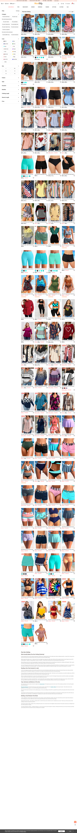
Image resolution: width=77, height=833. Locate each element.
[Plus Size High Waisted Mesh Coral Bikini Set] (54, 424)
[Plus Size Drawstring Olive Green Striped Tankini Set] (54, 284)
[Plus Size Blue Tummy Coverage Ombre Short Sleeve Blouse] (68, 96)
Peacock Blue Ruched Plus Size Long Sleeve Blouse (43, 411)
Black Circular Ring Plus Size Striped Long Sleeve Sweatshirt (31, 386)
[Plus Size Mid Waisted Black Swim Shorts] (41, 447)
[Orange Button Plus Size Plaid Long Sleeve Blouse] (68, 212)
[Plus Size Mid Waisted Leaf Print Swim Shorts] (41, 517)
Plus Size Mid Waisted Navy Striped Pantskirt (42, 572)
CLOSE (70, 831)
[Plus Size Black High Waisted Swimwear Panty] (54, 164)
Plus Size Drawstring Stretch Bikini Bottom (55, 526)
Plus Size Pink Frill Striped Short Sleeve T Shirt (42, 128)
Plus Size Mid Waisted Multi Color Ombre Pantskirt (57, 457)
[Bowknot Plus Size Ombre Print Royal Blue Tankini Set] (41, 587)
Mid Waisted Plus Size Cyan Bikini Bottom (55, 479)
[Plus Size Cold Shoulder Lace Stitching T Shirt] (27, 331)
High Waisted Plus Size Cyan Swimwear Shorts (29, 174)
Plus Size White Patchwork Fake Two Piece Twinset (57, 80)
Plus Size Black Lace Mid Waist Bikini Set (28, 597)
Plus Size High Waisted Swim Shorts (27, 80)
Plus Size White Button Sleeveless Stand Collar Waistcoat (31, 363)
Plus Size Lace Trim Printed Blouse (27, 619)
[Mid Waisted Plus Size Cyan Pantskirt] (54, 540)
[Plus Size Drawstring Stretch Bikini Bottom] (54, 517)
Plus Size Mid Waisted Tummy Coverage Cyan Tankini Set (44, 32)
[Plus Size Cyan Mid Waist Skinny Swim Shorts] (27, 633)
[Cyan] (41, 57)
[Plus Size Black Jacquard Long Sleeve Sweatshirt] (41, 354)
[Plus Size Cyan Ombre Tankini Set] (68, 46)
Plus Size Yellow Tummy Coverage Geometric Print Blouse (45, 199)
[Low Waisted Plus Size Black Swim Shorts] (41, 164)
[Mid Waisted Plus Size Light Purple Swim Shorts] (27, 540)
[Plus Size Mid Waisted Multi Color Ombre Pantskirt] (54, 447)
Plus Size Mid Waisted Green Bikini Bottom (28, 457)
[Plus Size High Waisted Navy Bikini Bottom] (41, 470)
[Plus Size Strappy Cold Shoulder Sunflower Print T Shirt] (68, 308)
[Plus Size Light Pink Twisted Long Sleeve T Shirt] (27, 424)
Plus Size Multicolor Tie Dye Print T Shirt (55, 597)
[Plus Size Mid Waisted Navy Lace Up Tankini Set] (27, 23)
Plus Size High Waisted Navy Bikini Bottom (42, 479)
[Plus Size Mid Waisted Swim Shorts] (27, 517)
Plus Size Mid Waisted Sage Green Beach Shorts (43, 244)
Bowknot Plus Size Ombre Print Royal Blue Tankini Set (44, 597)
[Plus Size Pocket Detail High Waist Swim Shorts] (68, 164)
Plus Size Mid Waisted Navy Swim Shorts (42, 105)
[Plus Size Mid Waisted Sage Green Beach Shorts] (41, 235)
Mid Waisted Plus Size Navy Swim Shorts (69, 549)
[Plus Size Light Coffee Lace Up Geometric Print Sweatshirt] (68, 402)
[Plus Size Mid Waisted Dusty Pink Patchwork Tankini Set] (68, 23)
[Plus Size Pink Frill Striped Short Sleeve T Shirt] (41, 119)
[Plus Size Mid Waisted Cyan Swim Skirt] (27, 562)
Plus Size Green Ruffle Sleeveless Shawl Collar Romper (57, 244)
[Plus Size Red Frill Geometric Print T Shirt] (68, 119)
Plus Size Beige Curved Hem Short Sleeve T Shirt (29, 128)
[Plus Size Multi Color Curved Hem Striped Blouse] (54, 189)
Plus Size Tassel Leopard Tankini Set (68, 293)
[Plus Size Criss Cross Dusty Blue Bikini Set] (68, 235)
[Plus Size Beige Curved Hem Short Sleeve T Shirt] (27, 119)
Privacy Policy (23, 831)
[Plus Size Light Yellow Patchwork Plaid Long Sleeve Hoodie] (54, 212)
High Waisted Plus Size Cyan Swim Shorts (55, 572)
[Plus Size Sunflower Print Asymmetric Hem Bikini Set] (41, 610)
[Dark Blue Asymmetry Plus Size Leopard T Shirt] (41, 376)
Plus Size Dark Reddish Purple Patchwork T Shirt (56, 386)
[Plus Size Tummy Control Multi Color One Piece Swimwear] (27, 46)
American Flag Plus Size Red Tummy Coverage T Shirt (30, 199)
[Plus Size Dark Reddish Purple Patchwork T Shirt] (54, 376)
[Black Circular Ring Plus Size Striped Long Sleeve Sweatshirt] (27, 376)
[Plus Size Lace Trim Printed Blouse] (27, 610)
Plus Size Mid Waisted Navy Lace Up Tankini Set (29, 32)
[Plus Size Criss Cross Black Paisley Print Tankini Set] (27, 284)
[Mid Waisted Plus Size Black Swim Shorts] (54, 96)
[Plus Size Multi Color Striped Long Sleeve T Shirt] (68, 142)
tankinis (52, 686)
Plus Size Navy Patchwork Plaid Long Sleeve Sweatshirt (44, 434)
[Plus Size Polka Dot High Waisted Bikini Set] (54, 308)
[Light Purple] (67, 388)
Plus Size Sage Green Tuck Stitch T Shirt (41, 80)
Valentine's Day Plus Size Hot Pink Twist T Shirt (56, 411)
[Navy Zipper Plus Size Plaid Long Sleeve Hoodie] (27, 402)
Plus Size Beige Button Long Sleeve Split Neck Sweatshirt (58, 363)
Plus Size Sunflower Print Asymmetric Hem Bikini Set (44, 619)
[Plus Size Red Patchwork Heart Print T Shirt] (68, 331)
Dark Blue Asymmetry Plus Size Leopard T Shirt (43, 386)
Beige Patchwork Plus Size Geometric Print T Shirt (57, 151)
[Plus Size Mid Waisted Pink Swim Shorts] (68, 447)
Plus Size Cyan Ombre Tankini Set (67, 55)
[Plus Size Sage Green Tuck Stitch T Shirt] (41, 71)
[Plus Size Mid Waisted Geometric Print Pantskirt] (68, 470)
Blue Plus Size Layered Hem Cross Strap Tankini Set (44, 293)
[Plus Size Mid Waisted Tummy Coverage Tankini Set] (54, 46)
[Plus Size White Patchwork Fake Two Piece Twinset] (54, 71)
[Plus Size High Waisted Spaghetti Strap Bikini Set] (68, 587)
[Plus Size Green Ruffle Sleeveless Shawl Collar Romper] (54, 235)
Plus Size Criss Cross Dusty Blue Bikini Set (69, 244)
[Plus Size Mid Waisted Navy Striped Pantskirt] (41, 562)
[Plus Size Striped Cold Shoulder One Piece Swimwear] (41, 633)
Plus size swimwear (24, 686)
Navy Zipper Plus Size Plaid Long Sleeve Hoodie (29, 411)
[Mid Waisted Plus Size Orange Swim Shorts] (68, 562)
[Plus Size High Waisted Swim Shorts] (27, 71)
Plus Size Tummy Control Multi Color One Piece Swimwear (31, 55)
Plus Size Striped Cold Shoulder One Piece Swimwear (44, 642)
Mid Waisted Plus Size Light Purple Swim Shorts (29, 549)
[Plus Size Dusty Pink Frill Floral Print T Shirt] (27, 142)
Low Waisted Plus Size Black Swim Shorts (42, 174)
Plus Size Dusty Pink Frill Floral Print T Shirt (28, 151)
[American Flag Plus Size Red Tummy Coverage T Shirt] (27, 189)
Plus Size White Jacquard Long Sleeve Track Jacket (30, 105)
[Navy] (26, 574)
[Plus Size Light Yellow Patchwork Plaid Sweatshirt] (27, 235)
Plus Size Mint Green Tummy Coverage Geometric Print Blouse (45, 340)
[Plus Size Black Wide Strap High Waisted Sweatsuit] (41, 308)
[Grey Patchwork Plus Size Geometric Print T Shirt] (68, 376)
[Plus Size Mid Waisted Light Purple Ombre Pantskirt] (68, 424)
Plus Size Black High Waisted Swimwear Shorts (43, 55)
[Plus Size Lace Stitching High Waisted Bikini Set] (54, 610)
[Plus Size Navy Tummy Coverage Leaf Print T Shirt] (54, 331)
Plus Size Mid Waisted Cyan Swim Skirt (27, 572)
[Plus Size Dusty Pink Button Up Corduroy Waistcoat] (68, 354)
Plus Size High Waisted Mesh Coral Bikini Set (56, 434)
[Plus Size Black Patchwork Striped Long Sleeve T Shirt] (41, 212)
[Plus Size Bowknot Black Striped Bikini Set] (27, 470)
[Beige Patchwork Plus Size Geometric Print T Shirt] (54, 142)
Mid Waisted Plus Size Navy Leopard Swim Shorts (43, 549)
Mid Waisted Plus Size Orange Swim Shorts (69, 572)
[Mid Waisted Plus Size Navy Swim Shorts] (68, 540)
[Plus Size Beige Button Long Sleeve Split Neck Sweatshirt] (54, 354)
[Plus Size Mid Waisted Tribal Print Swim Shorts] (27, 494)
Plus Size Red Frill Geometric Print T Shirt (69, 128)
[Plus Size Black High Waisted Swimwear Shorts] (41, 46)
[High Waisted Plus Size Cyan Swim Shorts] (54, 562)
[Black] (36, 57)
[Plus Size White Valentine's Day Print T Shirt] (41, 142)
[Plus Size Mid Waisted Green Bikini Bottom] (27, 447)
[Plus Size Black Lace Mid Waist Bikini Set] (27, 587)
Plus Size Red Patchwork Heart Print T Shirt (69, 340)
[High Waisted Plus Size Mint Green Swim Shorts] (54, 259)
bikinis (55, 686)
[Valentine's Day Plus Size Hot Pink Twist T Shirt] (54, 402)
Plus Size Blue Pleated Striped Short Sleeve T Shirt (56, 128)
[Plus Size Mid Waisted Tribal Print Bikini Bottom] (54, 494)
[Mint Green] (39, 57)
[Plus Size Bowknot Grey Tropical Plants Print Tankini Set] (27, 212)
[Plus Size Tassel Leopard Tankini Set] (68, 284)
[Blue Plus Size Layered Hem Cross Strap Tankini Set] (41, 284)
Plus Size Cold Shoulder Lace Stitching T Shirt (29, 340)
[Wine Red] (65, 388)
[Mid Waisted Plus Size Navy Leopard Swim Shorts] (41, 540)
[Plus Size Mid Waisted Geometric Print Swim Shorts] (68, 494)
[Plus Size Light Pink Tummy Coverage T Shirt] (68, 71)
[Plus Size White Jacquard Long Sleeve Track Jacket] (27, 96)
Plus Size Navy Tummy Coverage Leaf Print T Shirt (57, 340)
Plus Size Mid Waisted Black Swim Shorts (42, 457)
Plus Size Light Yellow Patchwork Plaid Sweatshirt (29, 244)
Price (3, 101)
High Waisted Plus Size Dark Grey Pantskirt (69, 526)
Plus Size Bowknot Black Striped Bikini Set (28, 479)
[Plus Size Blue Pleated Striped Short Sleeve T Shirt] (54, 119)
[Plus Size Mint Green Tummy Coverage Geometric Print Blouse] (41, 331)
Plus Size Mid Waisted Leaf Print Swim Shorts (42, 526)
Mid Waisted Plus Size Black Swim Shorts (55, 105)
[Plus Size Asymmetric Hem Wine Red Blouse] (27, 308)
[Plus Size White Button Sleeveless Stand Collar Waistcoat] (27, 354)
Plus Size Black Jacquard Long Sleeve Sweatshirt (43, 363)
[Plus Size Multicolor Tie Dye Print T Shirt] (54, 587)
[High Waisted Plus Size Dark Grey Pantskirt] (68, 517)
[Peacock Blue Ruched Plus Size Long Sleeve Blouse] (41, 402)
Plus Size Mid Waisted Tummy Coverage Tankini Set (57, 55)
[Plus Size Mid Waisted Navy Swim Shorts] (41, 96)
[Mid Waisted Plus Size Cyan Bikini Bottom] (54, 470)
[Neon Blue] (37, 57)
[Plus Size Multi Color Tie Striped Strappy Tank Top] (68, 189)
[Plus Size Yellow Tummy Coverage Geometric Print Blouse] (41, 189)
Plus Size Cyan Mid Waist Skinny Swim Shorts (29, 642)
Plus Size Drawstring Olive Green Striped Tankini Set (57, 293)
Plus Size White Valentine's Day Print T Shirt (42, 151)
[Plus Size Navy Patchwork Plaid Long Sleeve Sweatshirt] (41, 424)
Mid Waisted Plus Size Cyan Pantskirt (54, 549)
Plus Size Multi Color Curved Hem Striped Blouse (56, 199)
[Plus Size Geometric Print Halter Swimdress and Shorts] (68, 610)
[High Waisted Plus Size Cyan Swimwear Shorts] (27, 164)
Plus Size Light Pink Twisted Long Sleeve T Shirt (29, 434)
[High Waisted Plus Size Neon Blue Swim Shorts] (27, 259)
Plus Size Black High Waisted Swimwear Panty (56, 174)
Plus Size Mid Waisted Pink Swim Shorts (69, 457)
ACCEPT (61, 831)
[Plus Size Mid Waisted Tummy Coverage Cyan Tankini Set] (41, 23)
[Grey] (63, 388)
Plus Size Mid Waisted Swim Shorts (27, 526)
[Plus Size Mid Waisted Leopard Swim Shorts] (41, 494)
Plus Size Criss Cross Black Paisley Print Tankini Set (30, 293)
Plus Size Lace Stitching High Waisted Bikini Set (56, 619)
